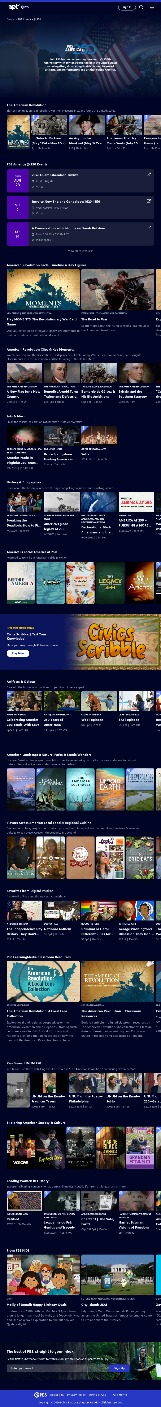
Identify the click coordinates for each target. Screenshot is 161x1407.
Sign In (127, 7)
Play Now (18, 653)
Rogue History (90, 923)
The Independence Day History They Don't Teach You (24, 932)
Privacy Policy (76, 1395)
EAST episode (129, 720)
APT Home (120, 1395)
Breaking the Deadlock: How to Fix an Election (23, 523)
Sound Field (51, 923)
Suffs (85, 454)
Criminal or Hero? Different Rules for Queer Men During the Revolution (98, 932)
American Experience (93, 1213)
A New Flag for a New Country (23, 394)
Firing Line (125, 515)
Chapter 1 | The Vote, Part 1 (97, 1221)
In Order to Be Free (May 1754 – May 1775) (48, 140)
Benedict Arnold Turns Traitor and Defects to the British (61, 394)
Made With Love (16, 714)
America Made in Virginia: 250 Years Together (21, 460)
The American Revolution (22, 386)
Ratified (13, 1219)
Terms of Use (97, 1395)
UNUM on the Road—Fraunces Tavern (48, 1098)
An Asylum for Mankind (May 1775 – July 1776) (85, 141)
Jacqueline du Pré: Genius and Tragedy (59, 1224)
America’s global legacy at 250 (57, 526)
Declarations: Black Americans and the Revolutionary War (93, 519)
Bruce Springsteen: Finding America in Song (58, 457)
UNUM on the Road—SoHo (123, 1098)
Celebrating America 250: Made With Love (23, 722)
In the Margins (127, 923)
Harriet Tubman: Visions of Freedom (134, 1224)
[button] (141, 7)
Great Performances (93, 449)
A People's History (18, 923)
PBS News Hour (53, 449)
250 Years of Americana (53, 722)
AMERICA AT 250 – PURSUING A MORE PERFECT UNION (133, 523)
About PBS (57, 1395)
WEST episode (92, 720)
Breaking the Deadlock (21, 515)
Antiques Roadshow (56, 714)
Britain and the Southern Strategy (133, 394)
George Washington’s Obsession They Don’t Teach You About (136, 932)
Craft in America (91, 714)
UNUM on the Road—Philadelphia (86, 1098)
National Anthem (57, 929)
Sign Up (119, 1368)
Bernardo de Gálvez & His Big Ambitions (98, 394)
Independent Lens (17, 1213)
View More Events (79, 251)
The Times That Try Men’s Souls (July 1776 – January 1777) (123, 141)
